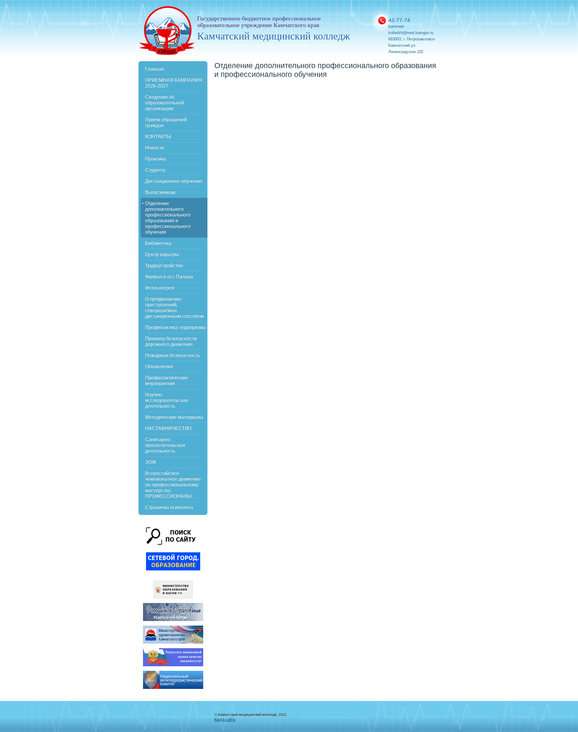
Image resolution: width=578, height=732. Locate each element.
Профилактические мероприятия (166, 380)
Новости (154, 147)
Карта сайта (224, 720)
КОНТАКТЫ (158, 136)
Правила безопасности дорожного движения (171, 341)
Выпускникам (160, 192)
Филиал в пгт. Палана (169, 276)
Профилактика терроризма (175, 327)
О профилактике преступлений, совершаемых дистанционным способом (174, 307)
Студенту (155, 169)
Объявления (159, 366)
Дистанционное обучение (173, 181)
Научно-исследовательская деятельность (166, 400)
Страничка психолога (169, 507)
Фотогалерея (159, 287)
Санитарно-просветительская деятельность (165, 445)
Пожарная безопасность (172, 355)
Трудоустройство (164, 265)
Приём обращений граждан (166, 122)
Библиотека (158, 243)
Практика (155, 158)
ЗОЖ (150, 462)
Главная (154, 68)
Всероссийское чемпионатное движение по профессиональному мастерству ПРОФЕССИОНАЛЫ (173, 485)
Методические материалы (174, 417)
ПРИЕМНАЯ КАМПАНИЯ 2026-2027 (173, 82)
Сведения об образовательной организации (164, 102)
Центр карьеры (162, 254)
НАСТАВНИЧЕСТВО (168, 428)
